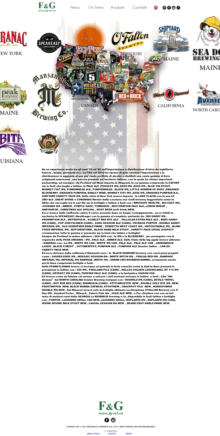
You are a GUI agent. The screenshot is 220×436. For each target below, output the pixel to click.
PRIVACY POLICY (97, 433)
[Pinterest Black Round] (164, 8)
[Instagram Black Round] (174, 8)
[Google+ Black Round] (178, 8)
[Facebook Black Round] (169, 8)
